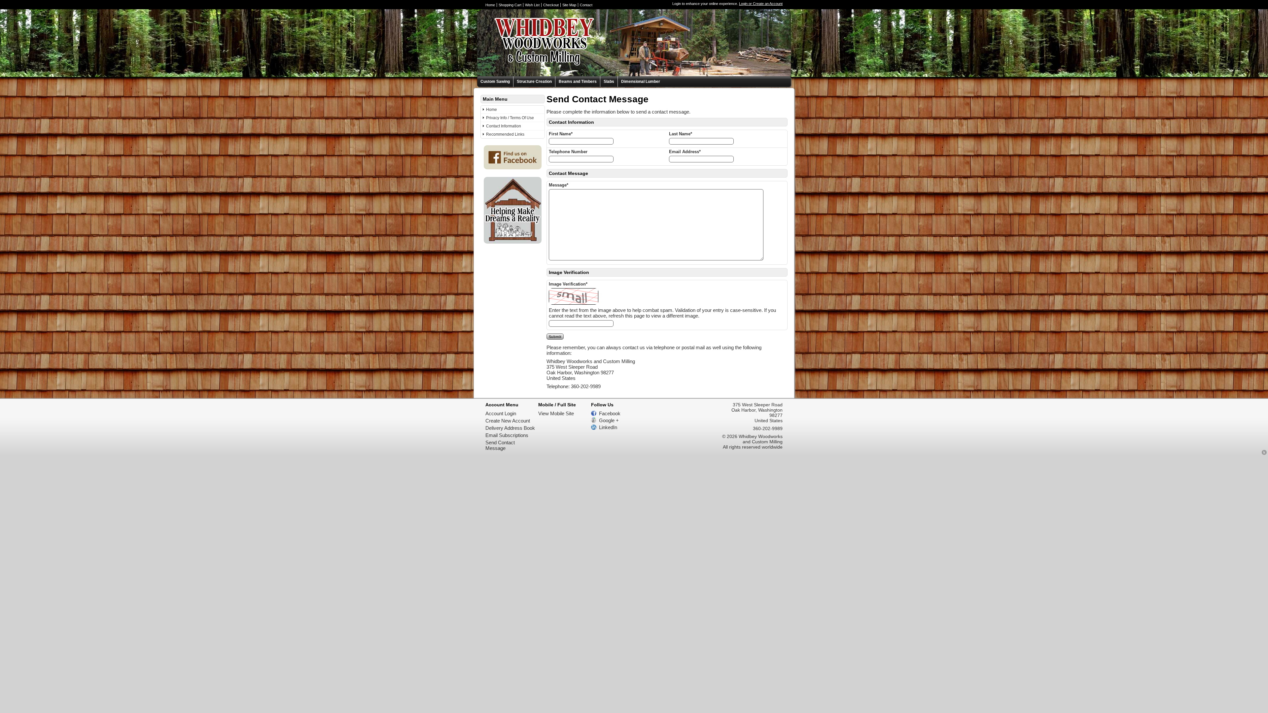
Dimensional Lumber (640, 81)
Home (490, 5)
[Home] (536, 73)
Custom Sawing (495, 81)
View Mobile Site (556, 413)
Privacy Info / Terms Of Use (510, 118)
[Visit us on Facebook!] (513, 167)
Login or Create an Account (761, 4)
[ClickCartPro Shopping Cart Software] (1264, 453)
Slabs (609, 81)
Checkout (551, 5)
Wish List (532, 5)
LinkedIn (608, 427)
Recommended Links (505, 134)
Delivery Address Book (510, 428)
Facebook (609, 413)
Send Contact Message (500, 445)
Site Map (569, 5)
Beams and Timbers (578, 81)
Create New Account (507, 421)
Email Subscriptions (506, 435)
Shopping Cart (510, 5)
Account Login (500, 413)
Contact (586, 5)
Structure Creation (534, 81)
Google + (609, 420)
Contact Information (503, 126)
